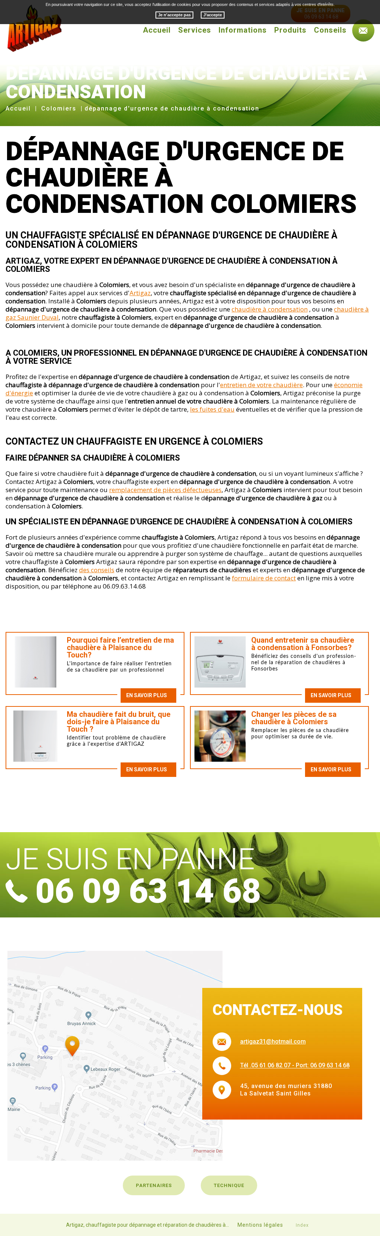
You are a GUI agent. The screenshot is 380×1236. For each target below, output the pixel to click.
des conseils (96, 570)
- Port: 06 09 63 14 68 (321, 1065)
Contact (363, 30)
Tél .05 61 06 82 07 (266, 1065)
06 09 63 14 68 (148, 891)
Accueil (157, 30)
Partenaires (154, 1185)
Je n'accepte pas (174, 15)
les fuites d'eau (212, 409)
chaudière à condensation (270, 309)
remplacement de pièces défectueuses (165, 489)
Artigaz (140, 293)
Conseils (330, 30)
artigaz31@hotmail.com (273, 1041)
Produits (290, 30)
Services (194, 30)
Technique (229, 1185)
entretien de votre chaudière (261, 384)
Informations (243, 30)
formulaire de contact (264, 578)
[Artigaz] (34, 28)
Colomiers (58, 108)
